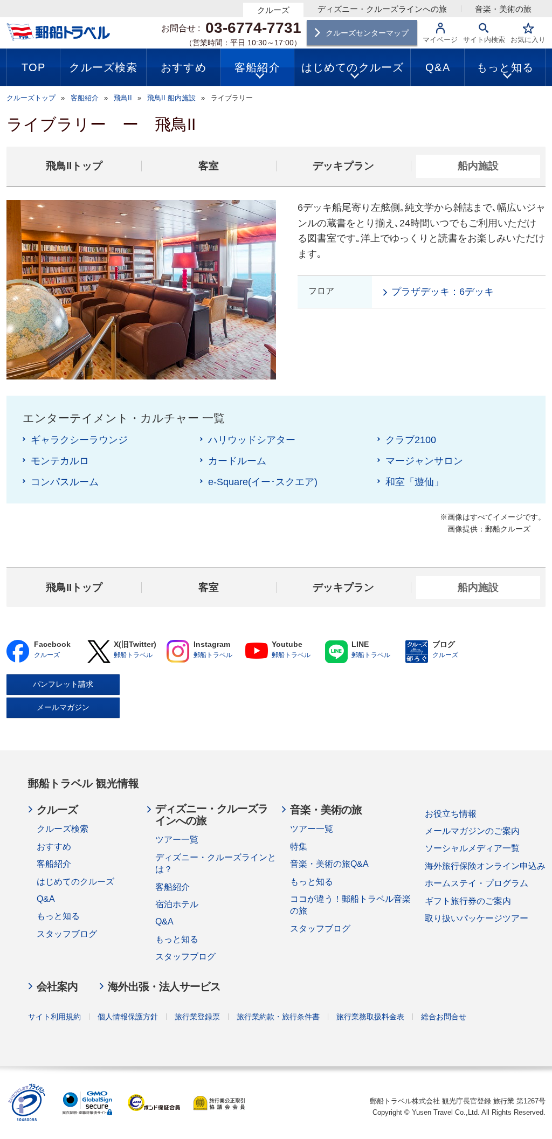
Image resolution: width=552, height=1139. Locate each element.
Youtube (256, 651)
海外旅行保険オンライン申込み (485, 866)
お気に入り (528, 40)
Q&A (46, 898)
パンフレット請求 (63, 684)
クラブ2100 (410, 439)
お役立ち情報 (451, 813)
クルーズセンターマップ (367, 33)
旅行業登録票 (197, 1016)
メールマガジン (63, 707)
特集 (298, 846)
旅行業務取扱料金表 (370, 1016)
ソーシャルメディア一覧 (472, 848)
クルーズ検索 (62, 828)
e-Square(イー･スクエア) (263, 482)
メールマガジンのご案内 (472, 831)
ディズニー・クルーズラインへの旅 (382, 8)
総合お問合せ (443, 1016)
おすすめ (54, 846)
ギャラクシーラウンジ (79, 439)
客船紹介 (54, 863)
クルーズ (273, 10)
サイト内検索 (484, 40)
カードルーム (237, 460)
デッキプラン (343, 165)
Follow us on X (98, 651)
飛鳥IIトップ (74, 165)
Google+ (178, 651)
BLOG (417, 651)
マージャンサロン (424, 460)
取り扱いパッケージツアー (476, 918)
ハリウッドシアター (251, 439)
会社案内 (57, 986)
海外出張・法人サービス (164, 986)
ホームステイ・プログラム (476, 883)
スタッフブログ (67, 933)
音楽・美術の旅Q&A (329, 863)
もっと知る (58, 916)
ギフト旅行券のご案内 (468, 901)
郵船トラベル (133, 655)
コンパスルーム (65, 482)
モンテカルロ (60, 460)
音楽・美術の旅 (503, 8)
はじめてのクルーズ (75, 881)
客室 (208, 165)
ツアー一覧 (176, 839)
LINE (336, 651)
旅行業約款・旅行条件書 (278, 1016)
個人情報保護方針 (128, 1016)
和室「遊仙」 (414, 482)
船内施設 (478, 165)
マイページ (440, 40)
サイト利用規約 (54, 1016)
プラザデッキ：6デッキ (442, 291)
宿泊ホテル (176, 904)
